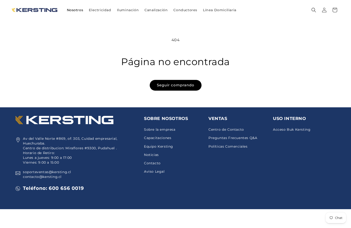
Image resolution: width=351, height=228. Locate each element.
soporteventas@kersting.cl (47, 172)
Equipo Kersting (158, 146)
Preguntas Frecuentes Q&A (232, 138)
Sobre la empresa (160, 129)
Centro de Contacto (226, 129)
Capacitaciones (157, 138)
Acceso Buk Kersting (291, 129)
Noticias (151, 155)
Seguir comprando (175, 85)
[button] (100, 10)
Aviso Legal (154, 171)
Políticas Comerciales (228, 146)
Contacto (152, 163)
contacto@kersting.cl (42, 177)
